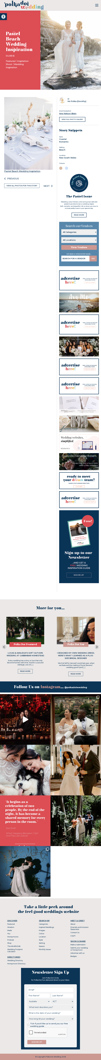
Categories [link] (43, 924)
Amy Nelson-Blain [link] (67, 113)
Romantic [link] (64, 142)
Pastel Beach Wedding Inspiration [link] (22, 171)
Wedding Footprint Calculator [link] (15, 950)
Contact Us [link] (74, 933)
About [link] (72, 924)
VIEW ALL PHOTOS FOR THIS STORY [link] (21, 186)
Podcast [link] (10, 940)
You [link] (8, 934)
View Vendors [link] (79, 247)
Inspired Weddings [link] (46, 927)
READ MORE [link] (79, 215)
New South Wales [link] (67, 158)
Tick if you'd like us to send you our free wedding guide (49, 1024)
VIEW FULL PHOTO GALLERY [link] (72, 119)
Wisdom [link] (10, 927)
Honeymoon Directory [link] (16, 964)
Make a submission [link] (77, 945)
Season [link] (42, 946)
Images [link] (42, 930)
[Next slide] (97, 647)
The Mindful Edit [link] (14, 946)
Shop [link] (9, 943)
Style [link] (41, 940)
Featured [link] (11, 61)
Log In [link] (72, 936)
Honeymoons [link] (12, 937)
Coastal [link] (63, 139)
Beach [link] (62, 150)
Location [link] (42, 937)
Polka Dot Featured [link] (25, 644)
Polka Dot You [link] (75, 644)
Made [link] (9, 930)
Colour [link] (41, 934)
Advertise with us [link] (77, 953)
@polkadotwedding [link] (75, 687)
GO (93, 258)
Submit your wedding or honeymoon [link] (79, 949)
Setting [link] (42, 943)
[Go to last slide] (4, 647)
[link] (3, 16)
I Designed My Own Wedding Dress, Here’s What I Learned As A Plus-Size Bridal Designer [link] (75, 655)
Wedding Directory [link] (15, 960)
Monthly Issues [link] (45, 949)
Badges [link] (73, 956)
